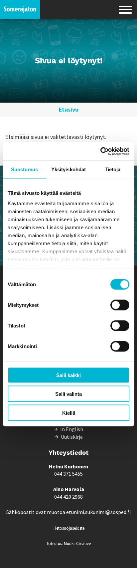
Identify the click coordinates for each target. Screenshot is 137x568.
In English (71, 429)
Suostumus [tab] (24, 169)
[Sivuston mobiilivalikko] (125, 9)
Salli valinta (68, 394)
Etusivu (68, 109)
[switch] (119, 304)
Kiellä (68, 412)
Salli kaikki (68, 375)
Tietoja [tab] (113, 169)
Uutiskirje (72, 436)
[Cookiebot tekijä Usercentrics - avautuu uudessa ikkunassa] (100, 151)
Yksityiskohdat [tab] (68, 169)
